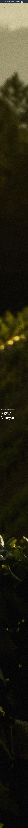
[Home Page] (4, 7)
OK (22, 1)
